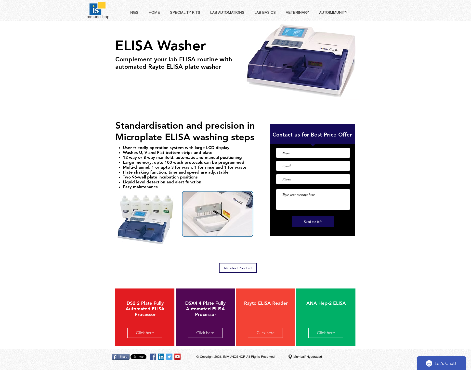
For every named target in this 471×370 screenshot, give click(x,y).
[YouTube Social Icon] (177, 357)
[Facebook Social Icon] (153, 357)
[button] (154, 12)
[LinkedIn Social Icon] (161, 357)
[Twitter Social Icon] (169, 357)
